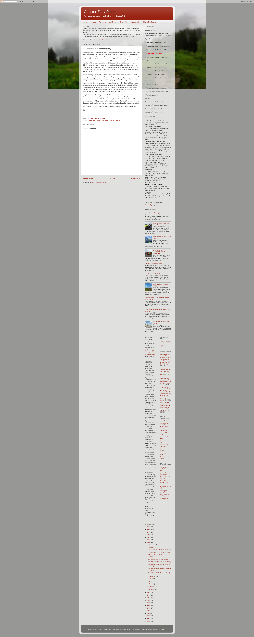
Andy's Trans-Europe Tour (164, 499)
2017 (149, 597)
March (151, 584)
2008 (149, 621)
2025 (149, 529)
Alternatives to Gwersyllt (152, 213)
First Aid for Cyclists (149, 22)
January (151, 589)
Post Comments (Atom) (98, 182)
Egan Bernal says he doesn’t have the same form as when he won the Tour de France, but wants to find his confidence (165, 359)
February (152, 586)
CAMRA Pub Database (163, 346)
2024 (149, 532)
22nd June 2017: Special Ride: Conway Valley (161, 223)
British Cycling (164, 421)
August (151, 578)
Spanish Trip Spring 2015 (163, 473)
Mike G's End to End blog (164, 495)
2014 (149, 605)
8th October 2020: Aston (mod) (158, 559)
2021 (149, 540)
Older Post (135, 178)
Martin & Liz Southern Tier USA (164, 482)
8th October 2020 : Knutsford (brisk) (159, 561)
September (152, 576)
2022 (149, 537)
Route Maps (124, 22)
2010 (149, 616)
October (151, 547)
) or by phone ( (150, 354)
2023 (149, 535)
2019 (149, 592)
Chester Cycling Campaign (164, 445)
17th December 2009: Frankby (154, 274)
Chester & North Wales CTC (165, 433)
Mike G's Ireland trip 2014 (165, 477)
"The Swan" (91, 120)
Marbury (117, 120)
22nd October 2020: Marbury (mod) (159, 549)
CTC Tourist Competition (163, 429)
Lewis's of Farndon (108, 120)
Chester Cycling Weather (153, 205)
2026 (149, 527)
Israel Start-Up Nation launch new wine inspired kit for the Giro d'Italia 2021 (165, 371)
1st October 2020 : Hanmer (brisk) (159, 573)
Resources (102, 22)
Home (85, 22)
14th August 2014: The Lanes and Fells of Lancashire (160, 251)
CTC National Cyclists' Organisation (164, 425)
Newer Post (88, 178)
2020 (149, 542)
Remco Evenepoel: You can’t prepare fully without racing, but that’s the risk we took (165, 381)
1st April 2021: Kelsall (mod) (153, 263)
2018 (149, 595)
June (150, 581)
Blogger (163, 629)
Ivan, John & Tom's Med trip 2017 (164, 468)
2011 (148, 613)
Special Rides (135, 22)
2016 (149, 600)
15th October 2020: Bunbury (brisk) (159, 552)
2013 (149, 608)
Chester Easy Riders (100, 12)
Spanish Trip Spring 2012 (163, 491)
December (152, 545)
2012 (149, 611)
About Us (93, 22)
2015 (149, 603)
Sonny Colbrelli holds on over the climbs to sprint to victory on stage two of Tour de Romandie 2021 (165, 406)
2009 (149, 618)
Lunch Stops (113, 22)
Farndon (98, 120)
